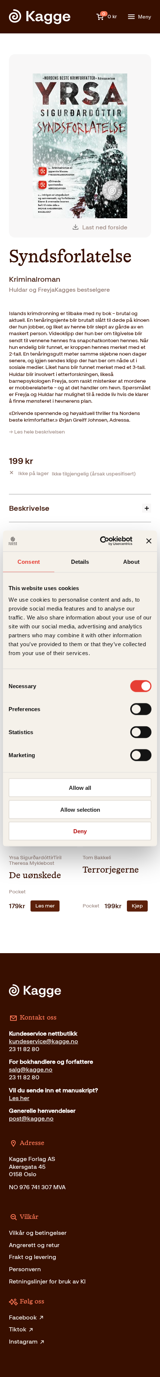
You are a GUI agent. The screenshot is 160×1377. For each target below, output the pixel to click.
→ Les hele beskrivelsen (37, 432)
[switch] (140, 709)
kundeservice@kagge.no (43, 1041)
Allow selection (80, 809)
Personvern (25, 1269)
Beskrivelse (29, 508)
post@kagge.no (31, 1118)
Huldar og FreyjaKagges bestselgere (59, 289)
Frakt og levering (32, 1256)
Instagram (23, 1341)
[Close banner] (148, 540)
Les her (19, 1098)
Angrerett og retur (34, 1245)
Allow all (80, 788)
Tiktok (17, 1329)
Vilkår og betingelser (38, 1232)
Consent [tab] (28, 561)
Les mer (45, 906)
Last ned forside (104, 227)
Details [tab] (80, 561)
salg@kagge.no (30, 1069)
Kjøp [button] (137, 906)
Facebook (23, 1317)
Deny (80, 831)
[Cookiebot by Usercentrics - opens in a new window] (100, 541)
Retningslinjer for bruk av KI (47, 1281)
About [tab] (131, 561)
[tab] (80, 508)
